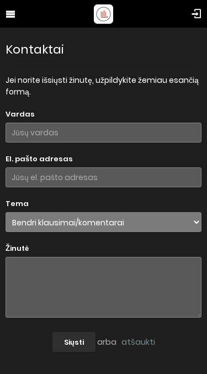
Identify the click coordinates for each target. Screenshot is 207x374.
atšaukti (138, 341)
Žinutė (17, 248)
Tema (17, 203)
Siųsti (74, 342)
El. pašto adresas (39, 159)
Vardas (20, 114)
